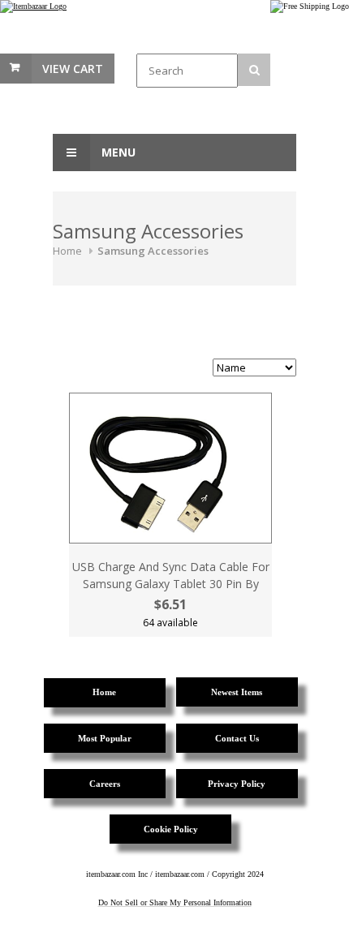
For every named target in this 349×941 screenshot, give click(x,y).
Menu (117, 152)
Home (67, 250)
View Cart (72, 68)
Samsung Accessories (153, 250)
